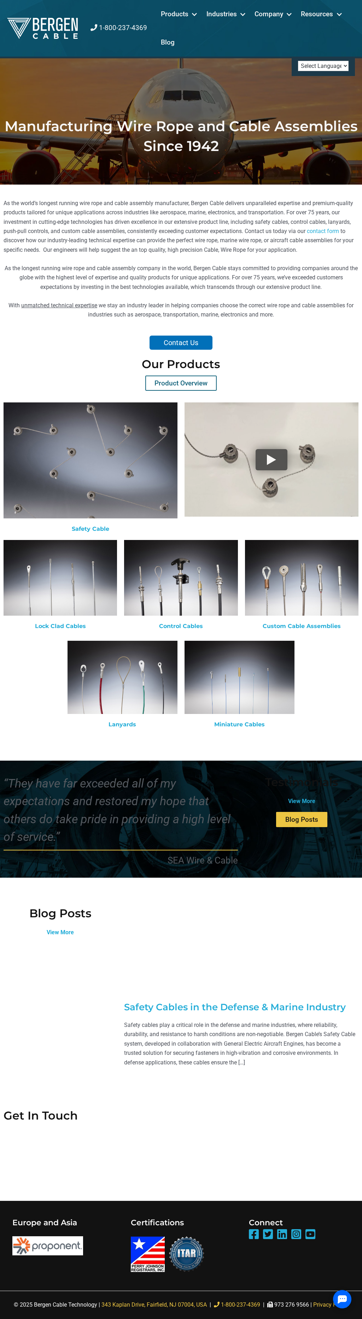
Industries (221, 14)
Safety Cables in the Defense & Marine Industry (235, 1007)
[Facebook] (254, 1234)
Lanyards (122, 724)
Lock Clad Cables (60, 626)
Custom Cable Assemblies (302, 626)
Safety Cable (90, 528)
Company (269, 14)
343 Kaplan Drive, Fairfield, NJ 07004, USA (154, 1304)
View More (301, 801)
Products (174, 14)
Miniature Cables (239, 724)
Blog (168, 42)
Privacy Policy (330, 1304)
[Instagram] (296, 1234)
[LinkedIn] (282, 1234)
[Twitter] (268, 1234)
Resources (317, 14)
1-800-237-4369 (122, 28)
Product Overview (181, 383)
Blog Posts (301, 819)
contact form (323, 231)
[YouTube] (310, 1234)
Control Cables (181, 626)
